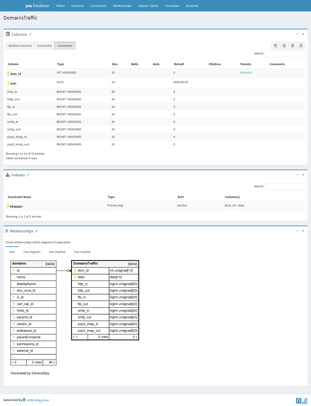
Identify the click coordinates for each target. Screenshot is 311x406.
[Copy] (275, 45)
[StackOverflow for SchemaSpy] (305, 402)
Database (37, 5)
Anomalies (172, 6)
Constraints (98, 6)
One (12, 252)
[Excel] (284, 45)
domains (246, 72)
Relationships (122, 6)
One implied (57, 252)
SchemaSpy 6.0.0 (37, 400)
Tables (62, 5)
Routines (192, 6)
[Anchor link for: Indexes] (27, 174)
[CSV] (292, 45)
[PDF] (301, 45)
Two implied (82, 252)
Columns (77, 6)
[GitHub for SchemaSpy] (298, 402)
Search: (259, 53)
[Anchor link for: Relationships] (35, 231)
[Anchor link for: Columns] (29, 34)
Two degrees (32, 252)
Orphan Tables (148, 6)
